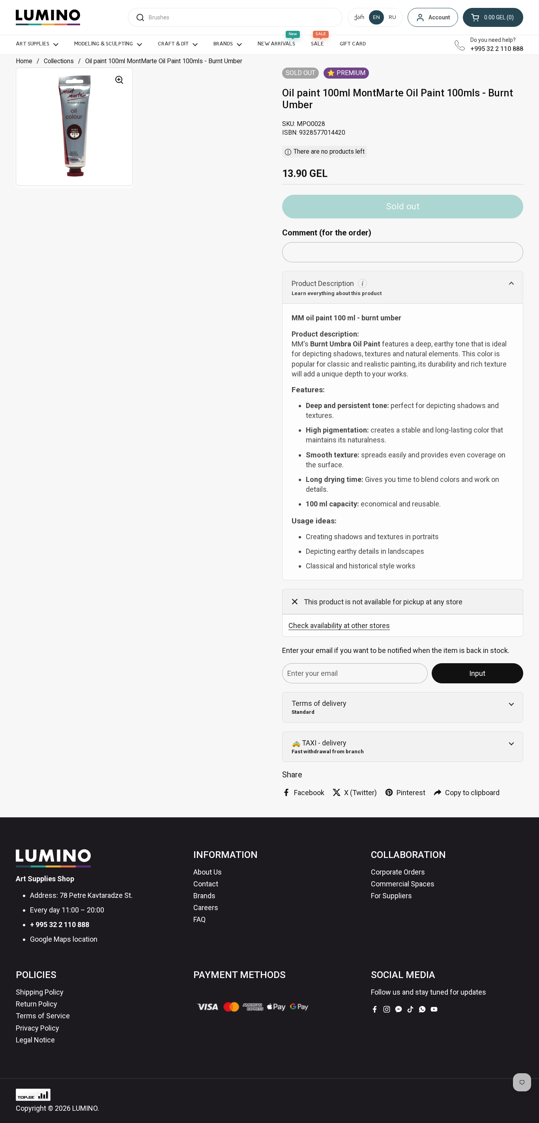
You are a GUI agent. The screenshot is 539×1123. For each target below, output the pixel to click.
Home (24, 61)
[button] (493, 17)
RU (392, 17)
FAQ (199, 919)
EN (376, 17)
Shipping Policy (40, 992)
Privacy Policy (37, 1028)
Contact (205, 884)
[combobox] (235, 17)
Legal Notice (35, 1040)
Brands (204, 896)
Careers (205, 907)
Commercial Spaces (402, 884)
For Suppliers (391, 896)
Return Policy (36, 1004)
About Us (207, 872)
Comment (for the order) (326, 232)
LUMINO (84, 1108)
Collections (59, 61)
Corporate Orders (398, 872)
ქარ (359, 17)
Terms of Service (43, 1016)
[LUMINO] (48, 17)
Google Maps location (63, 939)
